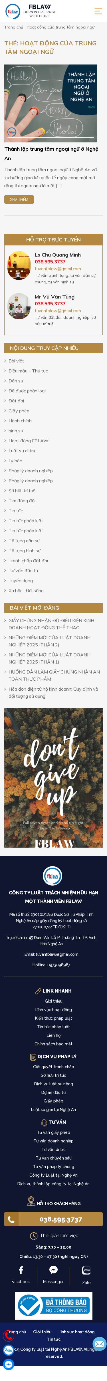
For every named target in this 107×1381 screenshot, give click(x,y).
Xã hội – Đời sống (26, 590)
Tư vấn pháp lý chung (53, 1166)
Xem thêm (19, 199)
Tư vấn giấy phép (53, 1132)
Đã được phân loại (27, 391)
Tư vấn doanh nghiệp (53, 1141)
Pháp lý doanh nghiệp (31, 470)
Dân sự (16, 381)
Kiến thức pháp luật (53, 1018)
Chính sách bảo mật (53, 1044)
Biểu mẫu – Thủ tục (28, 371)
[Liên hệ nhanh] (8, 1336)
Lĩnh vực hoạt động (53, 1009)
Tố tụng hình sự (25, 550)
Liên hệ (53, 1035)
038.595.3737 (60, 1219)
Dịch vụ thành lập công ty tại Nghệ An (53, 1184)
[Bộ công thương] (53, 1305)
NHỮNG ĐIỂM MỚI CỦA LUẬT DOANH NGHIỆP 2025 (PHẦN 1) (49, 658)
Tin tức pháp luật (26, 520)
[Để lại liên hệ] (99, 1343)
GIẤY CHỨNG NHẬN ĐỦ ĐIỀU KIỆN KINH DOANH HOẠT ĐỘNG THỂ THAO (51, 624)
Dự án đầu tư (53, 1092)
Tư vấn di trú (53, 1149)
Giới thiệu (53, 1001)
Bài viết (16, 361)
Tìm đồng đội (22, 500)
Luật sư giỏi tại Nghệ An (53, 1109)
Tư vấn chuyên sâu (54, 1158)
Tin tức (16, 510)
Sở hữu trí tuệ (22, 490)
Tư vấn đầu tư (23, 570)
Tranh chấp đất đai (28, 560)
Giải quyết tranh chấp (53, 1067)
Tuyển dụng (21, 580)
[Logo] (53, 877)
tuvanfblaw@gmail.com (58, 268)
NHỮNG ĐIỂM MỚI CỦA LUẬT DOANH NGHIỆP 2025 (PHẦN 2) (49, 641)
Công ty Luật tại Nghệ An (53, 1175)
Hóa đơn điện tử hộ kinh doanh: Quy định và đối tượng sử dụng (53, 692)
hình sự (16, 431)
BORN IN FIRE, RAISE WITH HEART (40, 11)
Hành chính (20, 421)
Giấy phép (19, 411)
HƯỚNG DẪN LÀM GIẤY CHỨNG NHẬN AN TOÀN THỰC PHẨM (54, 675)
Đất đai (16, 401)
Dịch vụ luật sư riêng (53, 1084)
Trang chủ (16, 1332)
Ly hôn (15, 460)
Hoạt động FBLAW (29, 440)
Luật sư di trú (22, 450)
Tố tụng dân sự (24, 540)
